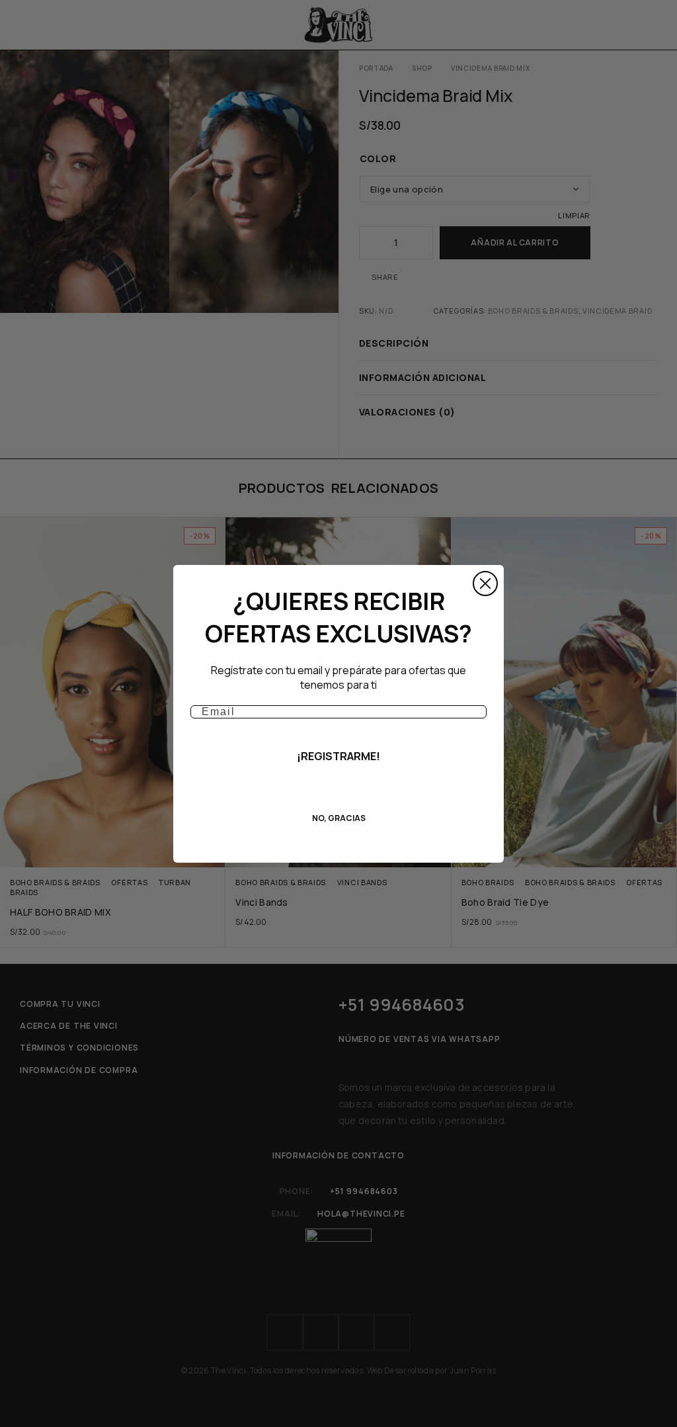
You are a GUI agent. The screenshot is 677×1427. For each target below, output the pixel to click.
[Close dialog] (485, 583)
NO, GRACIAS (339, 818)
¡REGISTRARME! (338, 756)
